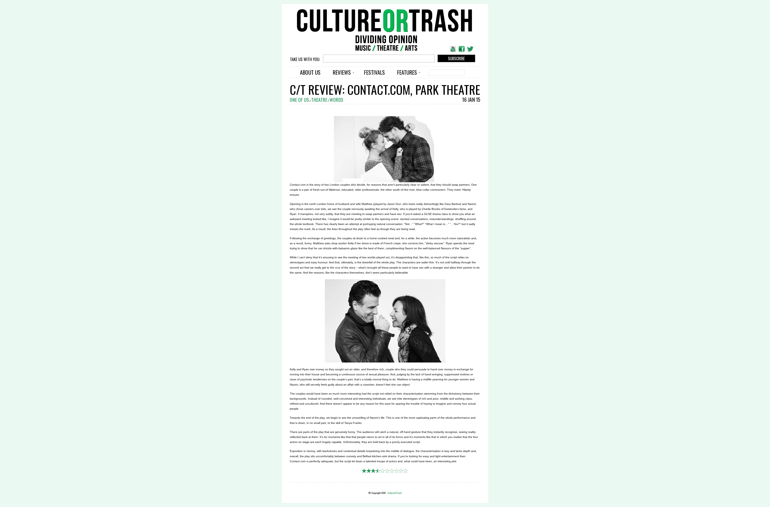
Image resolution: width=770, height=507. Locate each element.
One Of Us (299, 99)
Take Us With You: (305, 59)
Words (336, 99)
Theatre (319, 99)
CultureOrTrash (394, 493)
